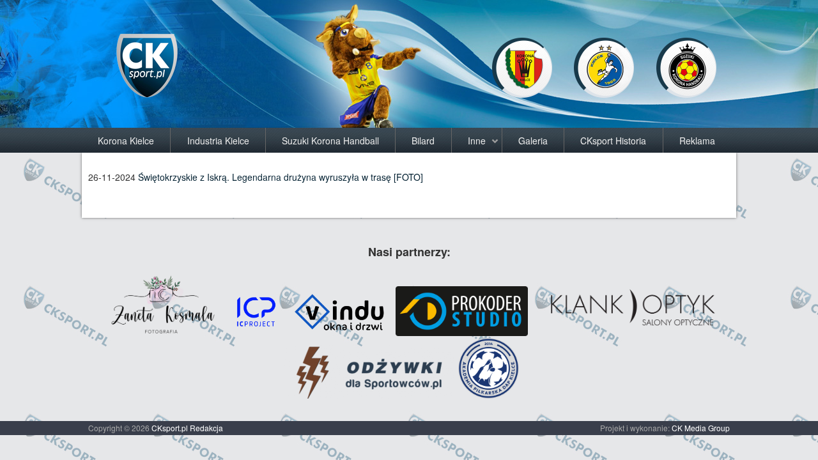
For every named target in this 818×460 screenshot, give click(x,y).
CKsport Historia (613, 140)
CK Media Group (701, 427)
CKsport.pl (169, 427)
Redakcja (206, 427)
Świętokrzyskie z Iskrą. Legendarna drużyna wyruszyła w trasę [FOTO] (280, 177)
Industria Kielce (218, 140)
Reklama (697, 140)
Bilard (423, 140)
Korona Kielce (126, 140)
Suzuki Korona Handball (330, 140)
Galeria (533, 140)
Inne (477, 140)
